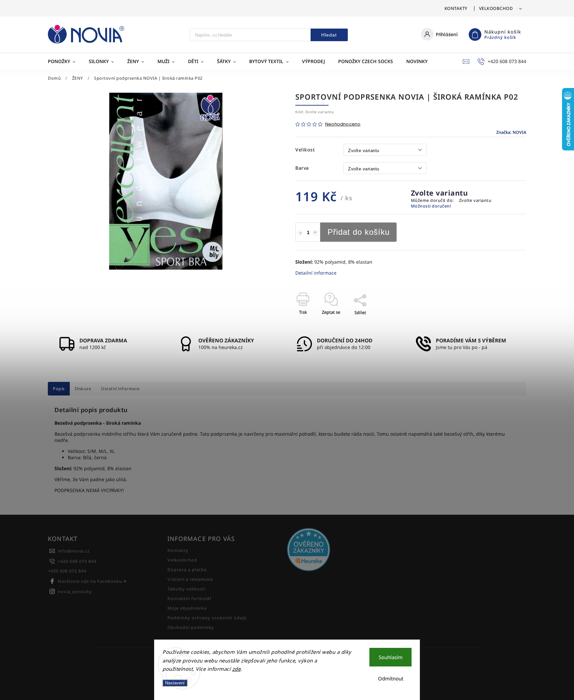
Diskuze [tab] (83, 389)
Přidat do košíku (359, 231)
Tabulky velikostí (186, 589)
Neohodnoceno (342, 124)
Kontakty (456, 8)
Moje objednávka (187, 608)
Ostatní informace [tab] (120, 389)
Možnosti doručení (431, 206)
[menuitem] (65, 61)
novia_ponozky (75, 591)
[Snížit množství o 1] (300, 233)
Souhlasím (391, 657)
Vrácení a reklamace (190, 579)
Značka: (511, 132)
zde (236, 668)
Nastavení (175, 682)
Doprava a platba (187, 569)
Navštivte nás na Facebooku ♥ (92, 581)
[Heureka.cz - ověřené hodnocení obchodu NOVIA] (344, 550)
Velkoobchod (496, 8)
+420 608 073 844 (77, 561)
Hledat (329, 35)
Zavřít (505, 324)
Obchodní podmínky (190, 627)
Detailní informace (315, 273)
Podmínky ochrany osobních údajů (207, 618)
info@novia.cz (74, 551)
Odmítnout (390, 678)
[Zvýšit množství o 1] (315, 233)
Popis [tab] (59, 389)
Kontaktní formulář (189, 598)
